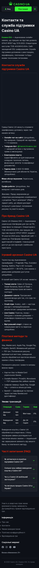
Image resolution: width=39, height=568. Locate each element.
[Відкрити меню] (34, 9)
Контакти (6, 525)
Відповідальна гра (10, 536)
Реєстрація (23, 9)
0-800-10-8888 (22, 169)
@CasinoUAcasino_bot (27, 146)
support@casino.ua (12, 158)
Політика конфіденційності (13, 532)
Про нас (5, 522)
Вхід (9, 9)
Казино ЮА (7, 37)
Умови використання (11, 529)
